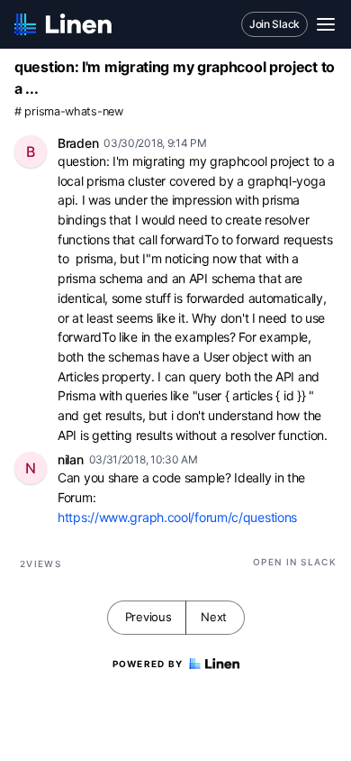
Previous (148, 617)
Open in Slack (295, 561)
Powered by (148, 663)
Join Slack (274, 24)
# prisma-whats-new (68, 111)
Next (214, 617)
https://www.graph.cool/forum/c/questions (177, 517)
